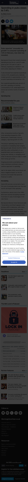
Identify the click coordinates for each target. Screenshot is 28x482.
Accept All (14, 262)
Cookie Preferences (14, 258)
